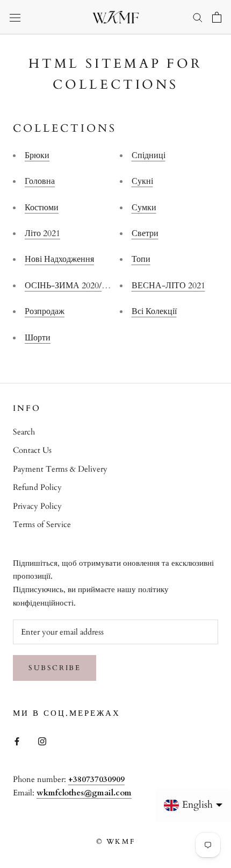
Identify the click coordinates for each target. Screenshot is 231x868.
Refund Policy (37, 487)
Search (24, 431)
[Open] (15, 17)
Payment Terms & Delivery (60, 469)
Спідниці (148, 155)
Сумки (144, 208)
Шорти (37, 338)
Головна (40, 181)
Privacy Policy (37, 506)
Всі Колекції (154, 311)
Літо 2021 (42, 233)
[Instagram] (42, 740)
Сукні (142, 181)
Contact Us (32, 450)
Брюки (37, 155)
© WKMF (115, 841)
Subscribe (54, 668)
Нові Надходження (59, 259)
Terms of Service (42, 524)
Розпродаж (44, 311)
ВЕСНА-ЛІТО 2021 (168, 285)
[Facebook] (17, 740)
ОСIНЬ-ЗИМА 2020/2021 (72, 285)
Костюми (42, 208)
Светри (145, 233)
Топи (141, 259)
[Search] (198, 17)
